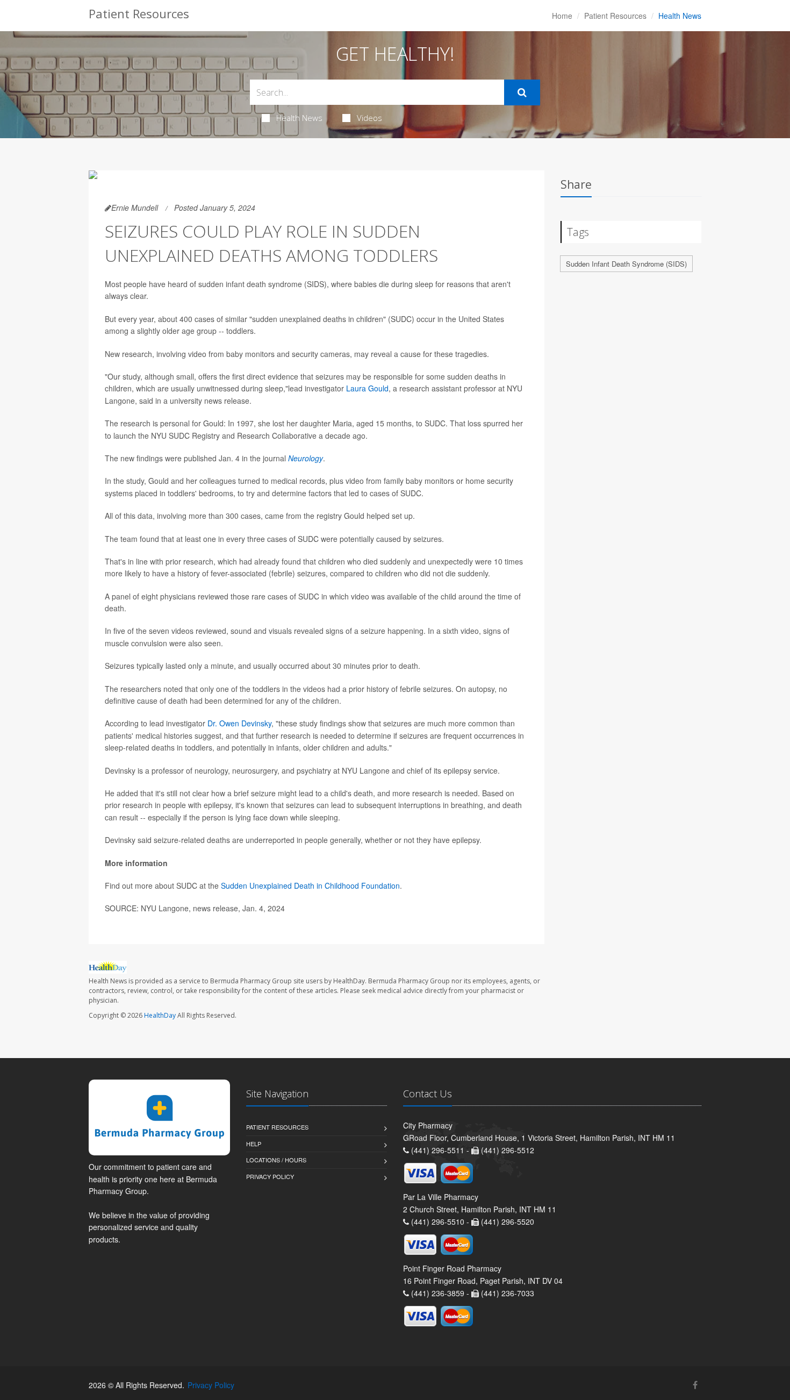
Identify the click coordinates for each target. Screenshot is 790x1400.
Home (562, 15)
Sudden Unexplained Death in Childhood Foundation (310, 885)
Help (253, 1143)
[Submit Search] (522, 92)
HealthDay (160, 1015)
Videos (369, 117)
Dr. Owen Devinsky (239, 723)
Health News (299, 117)
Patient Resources (615, 15)
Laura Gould (367, 388)
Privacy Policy (270, 1176)
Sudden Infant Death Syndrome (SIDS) (626, 264)
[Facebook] (695, 1384)
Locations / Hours (276, 1159)
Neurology (305, 458)
